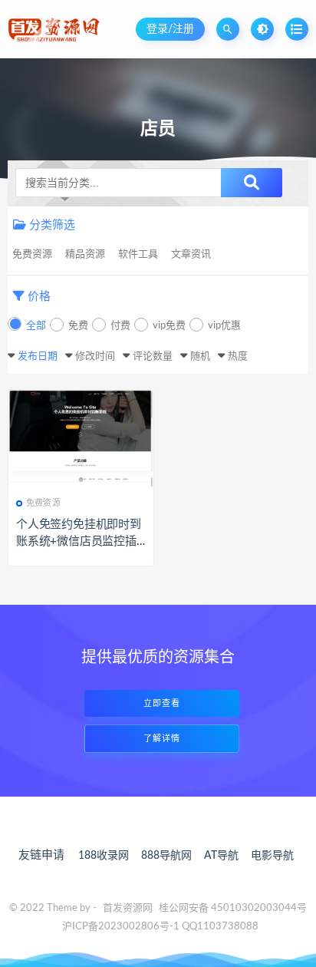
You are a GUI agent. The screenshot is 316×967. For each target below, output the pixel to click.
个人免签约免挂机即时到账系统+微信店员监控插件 (78, 541)
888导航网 (166, 855)
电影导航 (272, 855)
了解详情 (161, 738)
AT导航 (221, 855)
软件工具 (138, 254)
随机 (200, 356)
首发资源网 (128, 908)
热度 (238, 356)
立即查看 (161, 703)
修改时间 (95, 356)
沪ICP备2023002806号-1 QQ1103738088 (160, 927)
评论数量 (153, 356)
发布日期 (38, 356)
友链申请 (41, 855)
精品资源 (85, 254)
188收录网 (103, 855)
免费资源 (32, 254)
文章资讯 (191, 254)
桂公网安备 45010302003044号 (233, 908)
